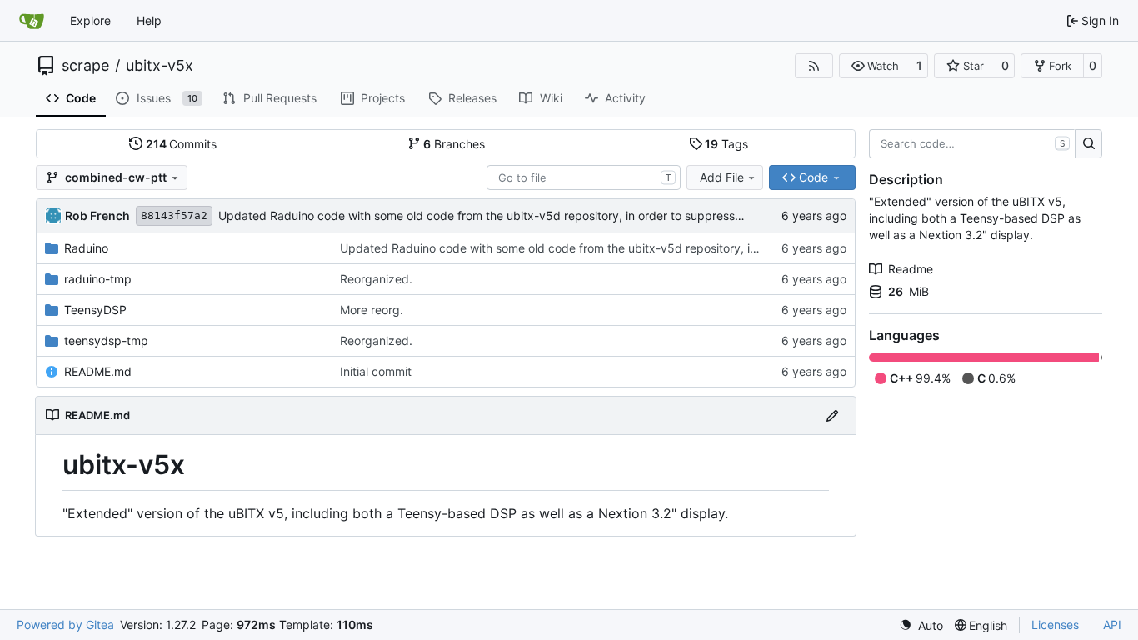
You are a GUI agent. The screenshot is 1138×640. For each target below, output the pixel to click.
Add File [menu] (722, 177)
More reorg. (371, 309)
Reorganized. (376, 279)
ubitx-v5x (159, 66)
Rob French (97, 215)
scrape (85, 66)
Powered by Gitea (65, 625)
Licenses (1055, 625)
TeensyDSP (95, 309)
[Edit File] (832, 415)
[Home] (31, 21)
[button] (875, 65)
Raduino (86, 248)
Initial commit (376, 371)
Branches (454, 144)
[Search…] (1088, 144)
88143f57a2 (174, 215)
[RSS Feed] (814, 65)
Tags (726, 144)
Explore (90, 20)
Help (149, 20)
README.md (98, 371)
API (1112, 625)
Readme (910, 269)
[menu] (921, 625)
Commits (181, 144)
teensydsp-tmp (106, 340)
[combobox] (584, 177)
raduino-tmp (98, 279)
